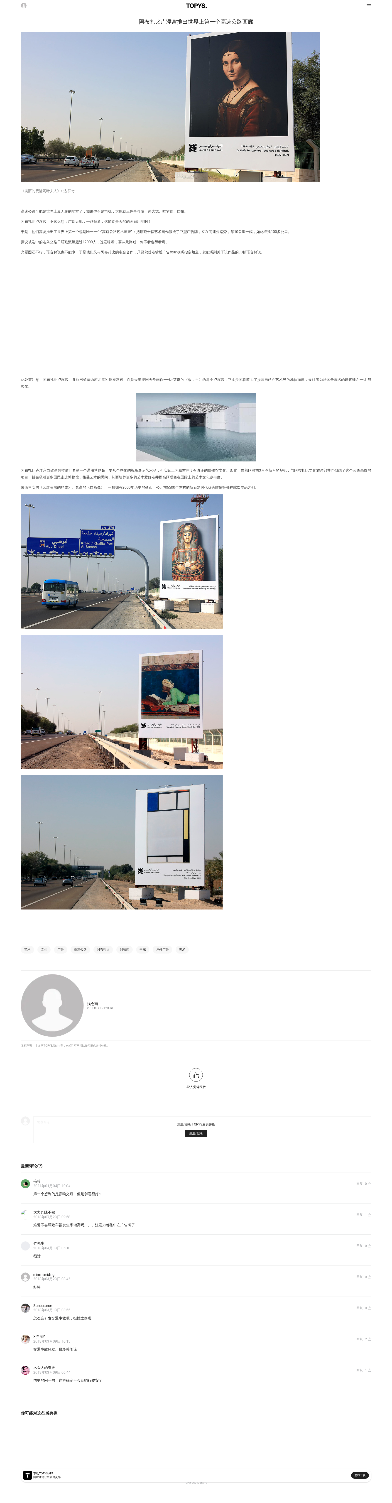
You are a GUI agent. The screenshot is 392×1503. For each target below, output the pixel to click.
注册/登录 (196, 1133)
